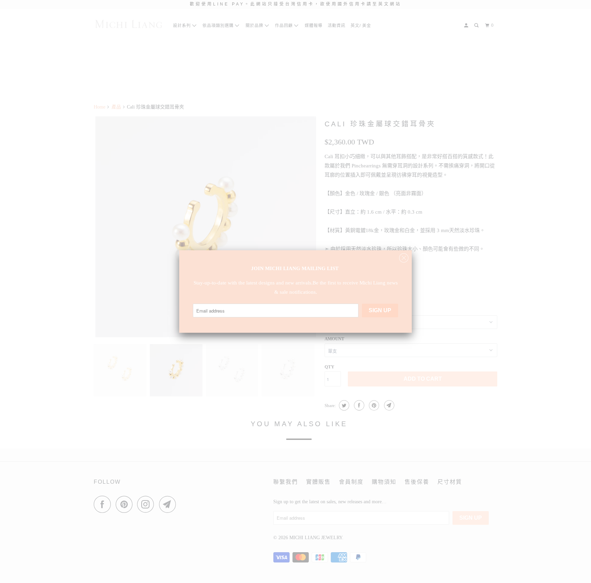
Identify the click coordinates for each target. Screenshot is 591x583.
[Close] (403, 256)
